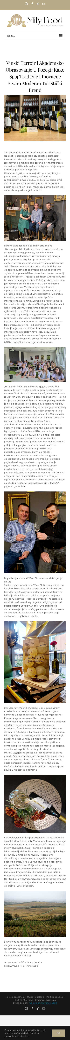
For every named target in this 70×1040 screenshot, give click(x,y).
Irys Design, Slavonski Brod (42, 1003)
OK (58, 1033)
